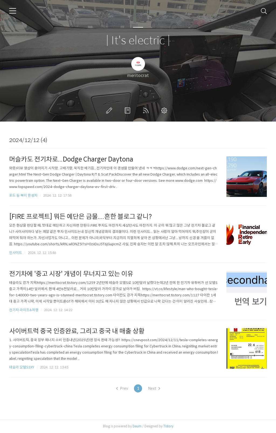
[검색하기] (264, 11)
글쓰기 (110, 110)
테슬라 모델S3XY (21, 367)
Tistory (168, 426)
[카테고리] (12, 11)
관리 (165, 110)
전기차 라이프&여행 (23, 310)
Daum (137, 426)
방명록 (128, 110)
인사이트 (15, 252)
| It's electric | (138, 40)
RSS (146, 110)
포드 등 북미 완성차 (23, 195)
